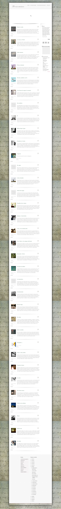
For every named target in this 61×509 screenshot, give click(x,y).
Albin (43, 62)
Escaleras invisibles (21, 266)
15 (38, 102)
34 (38, 266)
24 (38, 115)
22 (38, 240)
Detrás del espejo (20, 190)
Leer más (11, 36)
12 (38, 342)
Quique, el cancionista (21, 216)
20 (38, 329)
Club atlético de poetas (41, 5)
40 (38, 415)
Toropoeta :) (19, 342)
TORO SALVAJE (45, 60)
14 (38, 64)
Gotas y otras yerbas (21, 352)
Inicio (28, 5)
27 (38, 202)
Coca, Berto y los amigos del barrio (24, 241)
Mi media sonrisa (20, 390)
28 (38, 291)
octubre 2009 (34, 482)
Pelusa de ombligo (23, 467)
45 (38, 215)
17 (38, 39)
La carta (18, 377)
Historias (22, 464)
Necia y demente (20, 65)
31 (38, 402)
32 (38, 364)
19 (38, 77)
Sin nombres (19, 103)
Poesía (21, 470)
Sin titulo (19, 441)
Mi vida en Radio (33, 5)
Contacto (48, 5)
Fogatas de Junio (20, 365)
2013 (32, 460)
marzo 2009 (33, 491)
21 (38, 190)
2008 (32, 496)
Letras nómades (20, 178)
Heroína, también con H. (22, 77)
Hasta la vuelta (20, 27)
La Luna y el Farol (21, 39)
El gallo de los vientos (21, 203)
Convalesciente (20, 291)
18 (38, 51)
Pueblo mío (19, 428)
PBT (15, 508)
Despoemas (22, 460)
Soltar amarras (20, 52)
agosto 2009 (34, 485)
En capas (19, 165)
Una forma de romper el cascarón (24, 90)
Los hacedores (20, 279)
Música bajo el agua (21, 128)
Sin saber (19, 317)
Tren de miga (20, 304)
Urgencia (19, 153)
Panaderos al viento (21, 141)
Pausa (18, 415)
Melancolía (22, 466)
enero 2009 (33, 494)
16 (38, 177)
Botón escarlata (20, 329)
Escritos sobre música (46, 69)
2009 (32, 466)
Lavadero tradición (45, 58)
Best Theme (13, 508)
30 (38, 26)
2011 (32, 463)
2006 (32, 499)
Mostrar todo (49, 71)
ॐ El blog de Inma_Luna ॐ (46, 57)
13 (38, 153)
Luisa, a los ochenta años (22, 228)
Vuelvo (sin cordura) (21, 403)
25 (38, 127)
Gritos (21, 463)
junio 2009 (33, 488)
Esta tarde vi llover (21, 253)
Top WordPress (50, 508)
